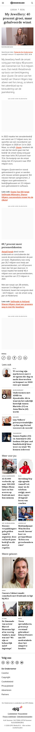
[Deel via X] (20, 358)
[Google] (3, 662)
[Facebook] (12, 662)
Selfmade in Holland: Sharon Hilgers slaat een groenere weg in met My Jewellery (17, 304)
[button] (9, 716)
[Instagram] (17, 662)
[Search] (32, 3)
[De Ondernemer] (17, 3)
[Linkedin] (7, 662)
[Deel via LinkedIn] (25, 358)
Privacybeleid (22, 714)
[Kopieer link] (3, 358)
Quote (18, 147)
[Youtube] (21, 662)
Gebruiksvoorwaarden (24, 716)
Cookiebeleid (12, 714)
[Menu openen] (3, 3)
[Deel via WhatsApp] (9, 358)
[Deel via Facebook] (14, 358)
